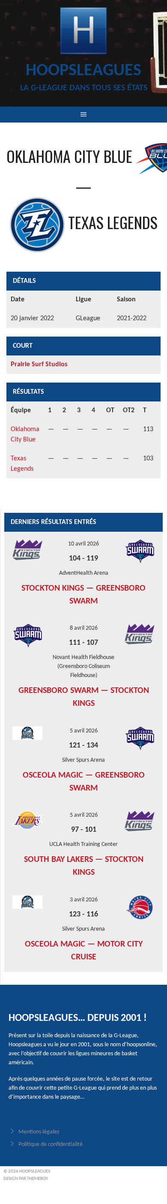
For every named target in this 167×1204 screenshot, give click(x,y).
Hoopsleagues (83, 71)
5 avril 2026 (84, 731)
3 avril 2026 (84, 900)
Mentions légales (38, 1132)
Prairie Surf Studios (39, 364)
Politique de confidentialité (50, 1144)
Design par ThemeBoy (25, 1178)
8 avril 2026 (84, 628)
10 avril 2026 (83, 544)
